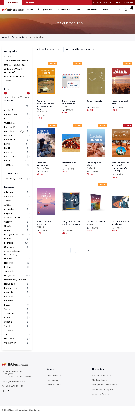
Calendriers (64, 9)
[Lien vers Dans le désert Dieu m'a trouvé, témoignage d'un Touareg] (121, 143)
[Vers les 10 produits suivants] (94, 250)
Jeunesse (92, 9)
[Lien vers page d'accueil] (13, 9)
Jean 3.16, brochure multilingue (121, 223)
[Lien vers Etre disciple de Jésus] (96, 143)
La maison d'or (69, 164)
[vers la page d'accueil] (22, 364)
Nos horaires (52, 380)
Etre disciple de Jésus (94, 165)
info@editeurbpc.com (124, 3)
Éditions (30, 2)
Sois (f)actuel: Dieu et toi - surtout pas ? (71, 224)
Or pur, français (94, 101)
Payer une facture (100, 394)
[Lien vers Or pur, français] (96, 81)
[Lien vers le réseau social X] (8, 391)
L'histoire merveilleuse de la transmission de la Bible (45, 106)
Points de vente (54, 384)
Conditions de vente (101, 375)
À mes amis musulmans (43, 165)
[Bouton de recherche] (120, 9)
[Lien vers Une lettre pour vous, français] (71, 81)
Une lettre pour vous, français (69, 104)
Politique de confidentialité (104, 384)
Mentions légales (100, 380)
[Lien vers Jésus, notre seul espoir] (121, 81)
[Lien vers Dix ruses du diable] (96, 201)
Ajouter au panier (46, 78)
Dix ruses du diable (96, 223)
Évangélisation (45, 9)
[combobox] (48, 49)
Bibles (30, 9)
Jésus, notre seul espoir (120, 102)
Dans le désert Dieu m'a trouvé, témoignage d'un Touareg (121, 166)
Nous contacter (54, 375)
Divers (105, 9)
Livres (78, 9)
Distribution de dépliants (103, 389)
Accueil (5, 37)
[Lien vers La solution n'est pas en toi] (46, 201)
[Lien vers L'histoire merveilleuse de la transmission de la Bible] (46, 81)
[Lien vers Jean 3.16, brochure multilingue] (121, 201)
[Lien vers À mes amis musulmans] (46, 143)
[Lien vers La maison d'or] (71, 143)
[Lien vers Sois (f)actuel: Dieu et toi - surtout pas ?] (71, 201)
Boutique (13, 2)
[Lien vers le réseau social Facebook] (3, 391)
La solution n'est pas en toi (44, 224)
